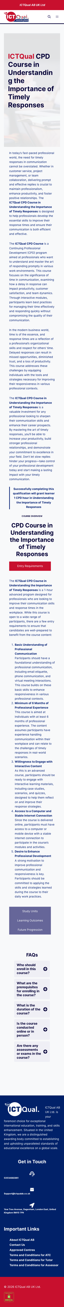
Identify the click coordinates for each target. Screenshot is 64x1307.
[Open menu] (57, 16)
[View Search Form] (49, 17)
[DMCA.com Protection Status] (32, 1297)
